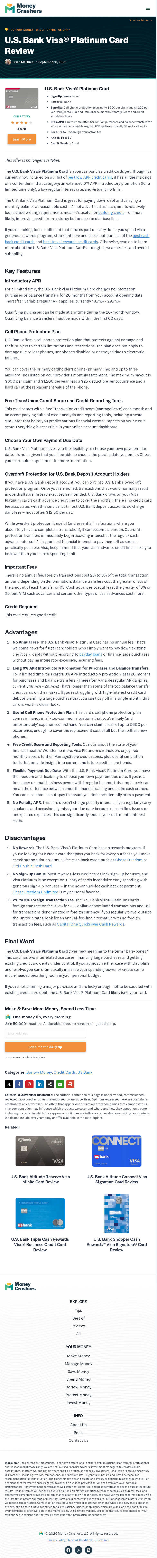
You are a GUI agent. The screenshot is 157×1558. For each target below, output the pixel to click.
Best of (78, 1318)
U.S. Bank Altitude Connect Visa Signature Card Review (116, 1179)
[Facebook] (68, 1550)
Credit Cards (46, 30)
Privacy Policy (56, 1540)
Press (78, 1432)
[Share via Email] (60, 1084)
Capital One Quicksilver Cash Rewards (90, 924)
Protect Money (78, 1394)
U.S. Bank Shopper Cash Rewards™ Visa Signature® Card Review (117, 1244)
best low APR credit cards (90, 177)
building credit (111, 212)
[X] (78, 1550)
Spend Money (78, 1379)
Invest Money (78, 1402)
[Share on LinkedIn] (40, 1084)
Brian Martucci (23, 62)
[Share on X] (9, 1084)
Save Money (78, 1371)
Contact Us (78, 1440)
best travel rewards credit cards (70, 241)
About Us (78, 1424)
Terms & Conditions (80, 1540)
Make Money (78, 1356)
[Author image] (8, 62)
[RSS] (88, 1550)
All (78, 1333)
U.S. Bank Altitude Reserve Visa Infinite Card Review (40, 1179)
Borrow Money (22, 30)
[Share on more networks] (50, 1084)
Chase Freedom (129, 859)
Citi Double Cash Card (32, 866)
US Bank (64, 30)
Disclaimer (102, 1540)
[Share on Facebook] (19, 1084)
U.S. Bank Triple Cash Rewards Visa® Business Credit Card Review (40, 1244)
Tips (78, 1310)
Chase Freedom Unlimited (35, 892)
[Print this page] (70, 1084)
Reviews (78, 1326)
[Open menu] (148, 8)
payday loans (90, 654)
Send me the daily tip (45, 1046)
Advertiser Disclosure (140, 20)
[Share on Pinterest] (29, 1084)
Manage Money (78, 1363)
